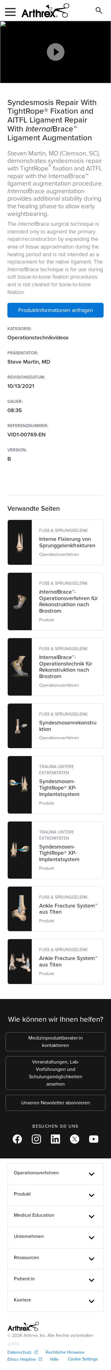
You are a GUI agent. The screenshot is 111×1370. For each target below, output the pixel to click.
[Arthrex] (43, 10)
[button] (55, 310)
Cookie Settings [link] (83, 1359)
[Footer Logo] (23, 1326)
